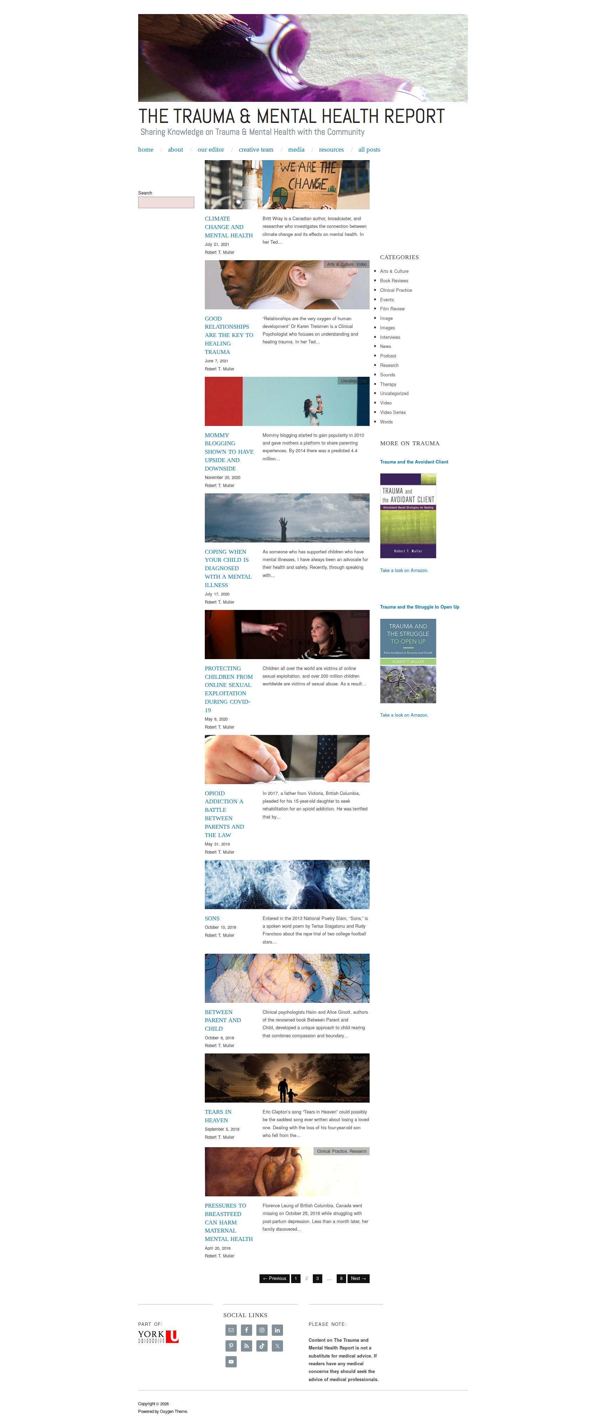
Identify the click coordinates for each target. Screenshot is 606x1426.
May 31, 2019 (217, 844)
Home (145, 149)
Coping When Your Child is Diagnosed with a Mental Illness (228, 568)
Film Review (392, 308)
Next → (358, 1278)
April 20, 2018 (217, 1248)
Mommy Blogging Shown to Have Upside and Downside (229, 452)
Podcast (388, 355)
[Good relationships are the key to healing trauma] (287, 286)
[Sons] (287, 886)
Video (361, 164)
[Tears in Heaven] (287, 1080)
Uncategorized (394, 393)
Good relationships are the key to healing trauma (229, 335)
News (385, 346)
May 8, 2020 (216, 719)
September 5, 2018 (222, 1129)
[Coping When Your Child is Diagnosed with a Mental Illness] (287, 520)
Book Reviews (394, 280)
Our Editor (211, 149)
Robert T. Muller (219, 252)
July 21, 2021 (217, 244)
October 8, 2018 (219, 1037)
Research (358, 1151)
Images (387, 327)
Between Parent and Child (223, 1020)
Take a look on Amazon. (404, 570)
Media (296, 149)
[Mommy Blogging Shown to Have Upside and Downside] (287, 403)
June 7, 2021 (216, 360)
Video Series (393, 412)
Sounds (359, 957)
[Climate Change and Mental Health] (287, 186)
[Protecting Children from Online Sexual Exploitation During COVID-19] (287, 636)
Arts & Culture (340, 164)
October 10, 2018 (220, 927)
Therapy (359, 497)
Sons (212, 918)
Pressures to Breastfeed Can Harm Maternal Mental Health (229, 1222)
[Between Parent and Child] (287, 980)
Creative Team (256, 149)
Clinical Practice (351, 739)
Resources (331, 149)
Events (360, 614)
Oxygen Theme (173, 1411)
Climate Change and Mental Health (229, 227)
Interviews (390, 337)
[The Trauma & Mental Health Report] (303, 78)
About (175, 149)
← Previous (274, 1278)
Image (386, 318)
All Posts (369, 149)
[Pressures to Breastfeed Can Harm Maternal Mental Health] (287, 1173)
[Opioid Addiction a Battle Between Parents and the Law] (287, 761)
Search (145, 192)
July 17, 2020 (217, 594)
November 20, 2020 (222, 477)
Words (386, 421)
